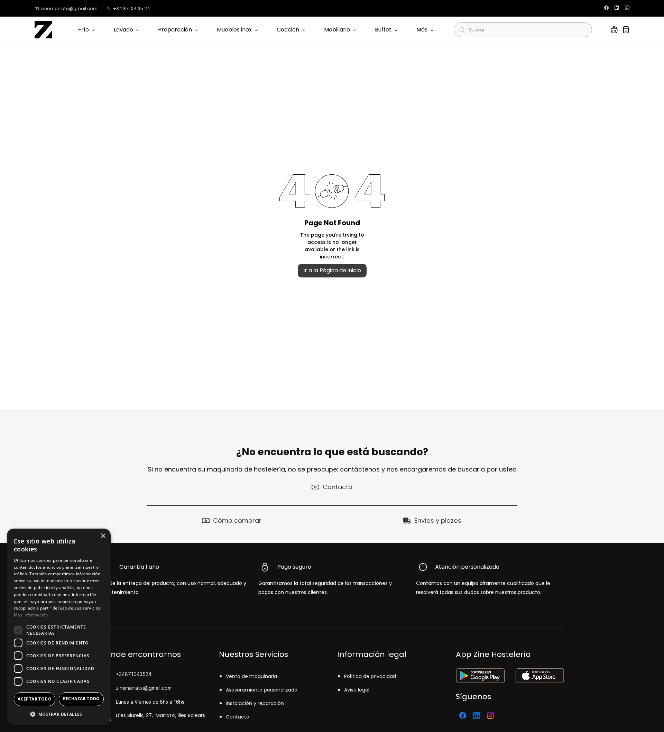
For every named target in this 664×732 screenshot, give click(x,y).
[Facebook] (463, 715)
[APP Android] (480, 673)
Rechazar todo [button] (81, 699)
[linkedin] (617, 8)
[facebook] (606, 8)
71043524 (139, 674)
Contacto (237, 716)
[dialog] (59, 627)
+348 (122, 674)
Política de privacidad (370, 676)
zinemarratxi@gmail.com (144, 688)
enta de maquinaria (253, 676)
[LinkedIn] (476, 715)
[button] (614, 30)
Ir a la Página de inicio (332, 270)
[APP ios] (539, 673)
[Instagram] (490, 715)
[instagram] (627, 8)
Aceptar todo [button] (35, 699)
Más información (31, 615)
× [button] (102, 536)
